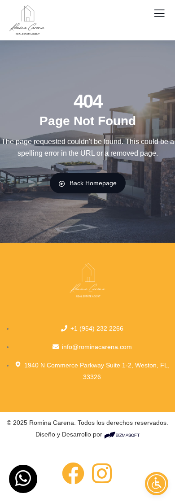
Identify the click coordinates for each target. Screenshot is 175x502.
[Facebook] (73, 473)
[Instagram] (102, 473)
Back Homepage (93, 183)
